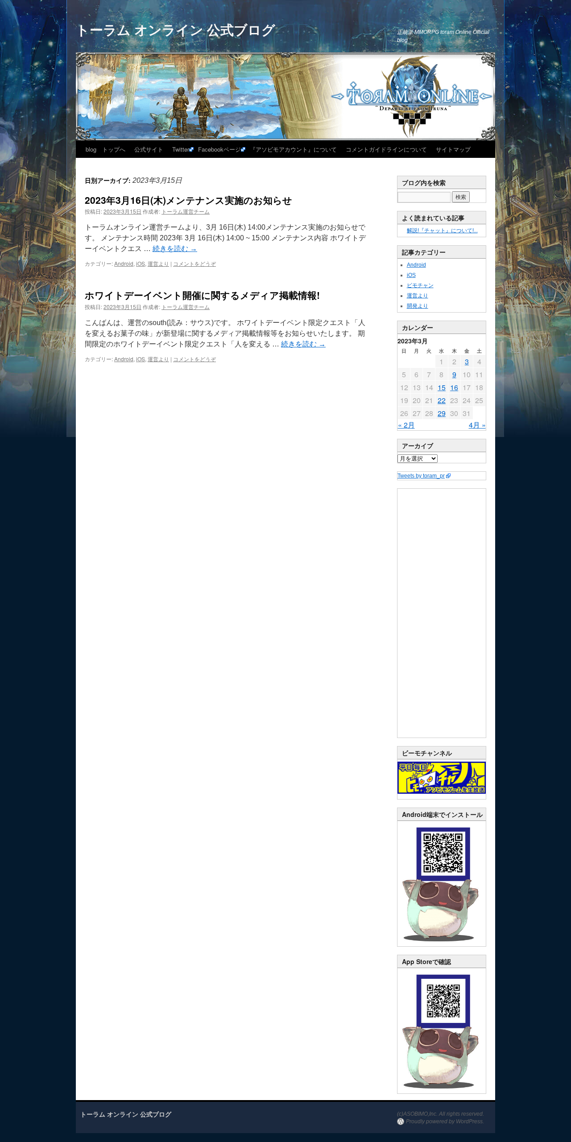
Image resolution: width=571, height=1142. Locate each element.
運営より (158, 263)
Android (123, 263)
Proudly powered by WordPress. (445, 1121)
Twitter (180, 149)
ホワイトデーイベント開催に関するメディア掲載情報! (202, 294)
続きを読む (175, 248)
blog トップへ (105, 149)
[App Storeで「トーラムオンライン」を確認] (441, 1091)
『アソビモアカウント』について (293, 149)
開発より (417, 306)
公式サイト (148, 149)
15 (442, 387)
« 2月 (406, 425)
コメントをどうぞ (194, 263)
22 (442, 400)
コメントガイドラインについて (386, 149)
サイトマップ (453, 149)
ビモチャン (420, 285)
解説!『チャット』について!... (442, 230)
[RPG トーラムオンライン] (441, 944)
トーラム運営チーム (185, 211)
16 (454, 387)
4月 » (477, 425)
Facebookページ (219, 149)
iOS (140, 263)
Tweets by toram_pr (421, 476)
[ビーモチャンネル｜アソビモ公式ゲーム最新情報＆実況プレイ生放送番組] (441, 778)
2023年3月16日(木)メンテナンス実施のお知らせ (188, 199)
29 (442, 413)
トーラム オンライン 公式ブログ (175, 29)
